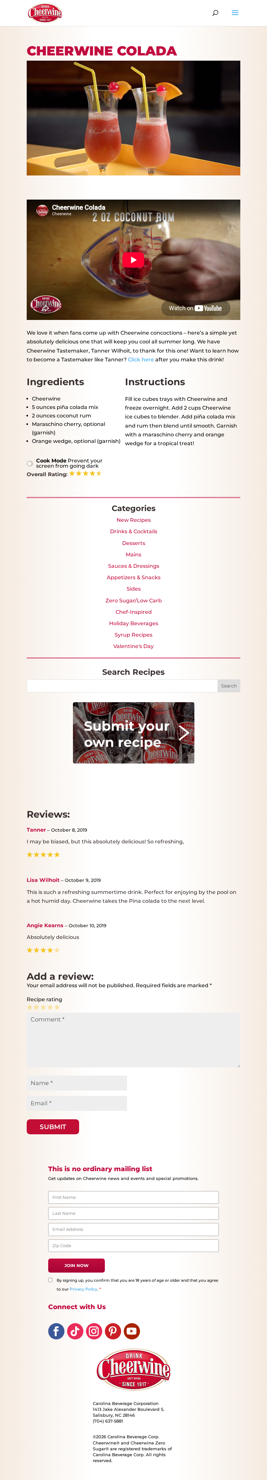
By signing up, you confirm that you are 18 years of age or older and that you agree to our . (137, 1284)
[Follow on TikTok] (75, 1331)
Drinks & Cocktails (133, 531)
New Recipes (134, 520)
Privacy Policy (83, 1289)
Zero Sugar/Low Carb (133, 600)
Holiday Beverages (133, 623)
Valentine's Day (133, 646)
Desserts (133, 543)
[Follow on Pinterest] (113, 1331)
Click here (141, 359)
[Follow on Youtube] (132, 1331)
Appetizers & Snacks (134, 577)
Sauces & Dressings (133, 566)
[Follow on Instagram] (94, 1331)
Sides (134, 589)
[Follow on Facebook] (56, 1331)
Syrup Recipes (133, 635)
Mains (133, 554)
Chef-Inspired (134, 612)
